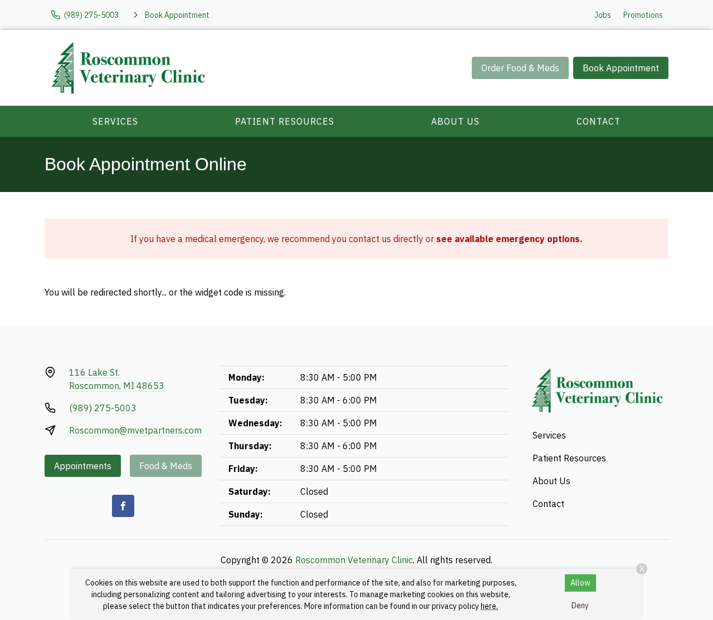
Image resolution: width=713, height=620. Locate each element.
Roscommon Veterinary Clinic (354, 559)
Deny (580, 606)
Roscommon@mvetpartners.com (135, 430)
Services (115, 121)
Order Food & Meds (520, 67)
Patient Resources (284, 121)
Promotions (643, 15)
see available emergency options (508, 238)
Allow (580, 583)
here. (489, 606)
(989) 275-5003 (102, 408)
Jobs (602, 15)
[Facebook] (123, 506)
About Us (455, 121)
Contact (599, 121)
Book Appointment (621, 67)
